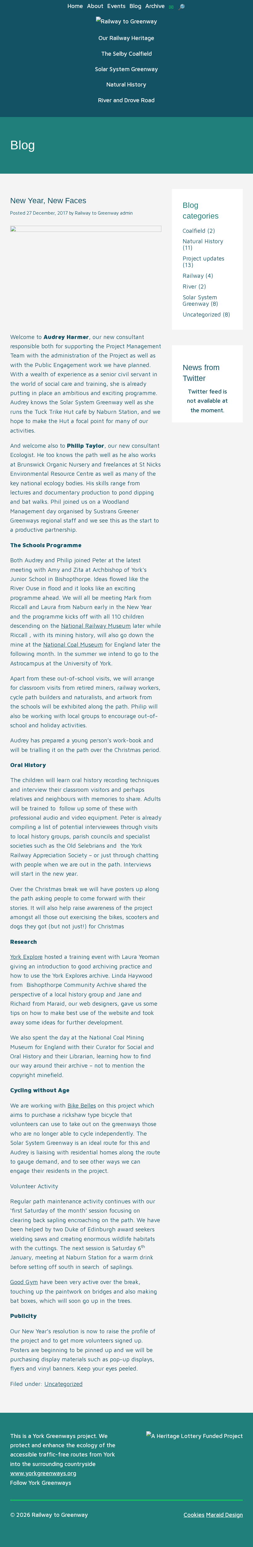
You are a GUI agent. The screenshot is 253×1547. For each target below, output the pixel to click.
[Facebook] (88, 1483)
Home (75, 5)
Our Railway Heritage (126, 37)
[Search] (181, 7)
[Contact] (171, 7)
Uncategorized (63, 1383)
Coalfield (194, 230)
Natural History (126, 84)
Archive (155, 5)
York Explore (26, 956)
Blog (135, 5)
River (190, 286)
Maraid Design (224, 1514)
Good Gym (24, 1281)
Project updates (203, 258)
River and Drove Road (126, 100)
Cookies (194, 1514)
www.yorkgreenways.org (43, 1473)
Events (116, 5)
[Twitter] (77, 1483)
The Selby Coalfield (126, 53)
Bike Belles (82, 1105)
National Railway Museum (96, 625)
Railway (193, 275)
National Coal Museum (73, 644)
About (95, 5)
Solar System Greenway (126, 69)
